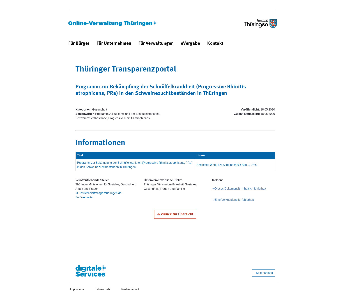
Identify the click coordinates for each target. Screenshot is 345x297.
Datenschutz (102, 289)
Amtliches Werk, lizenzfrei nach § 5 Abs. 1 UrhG (227, 164)
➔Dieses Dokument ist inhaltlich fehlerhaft (239, 188)
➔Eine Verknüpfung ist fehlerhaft (233, 199)
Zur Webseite (84, 197)
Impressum (77, 289)
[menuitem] (78, 43)
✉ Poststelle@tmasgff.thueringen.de (98, 193)
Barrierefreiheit (130, 289)
